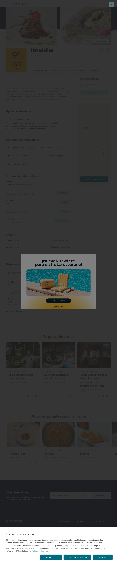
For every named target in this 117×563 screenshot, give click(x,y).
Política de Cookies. (40, 551)
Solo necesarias (50, 557)
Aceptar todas (102, 557)
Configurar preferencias (77, 557)
